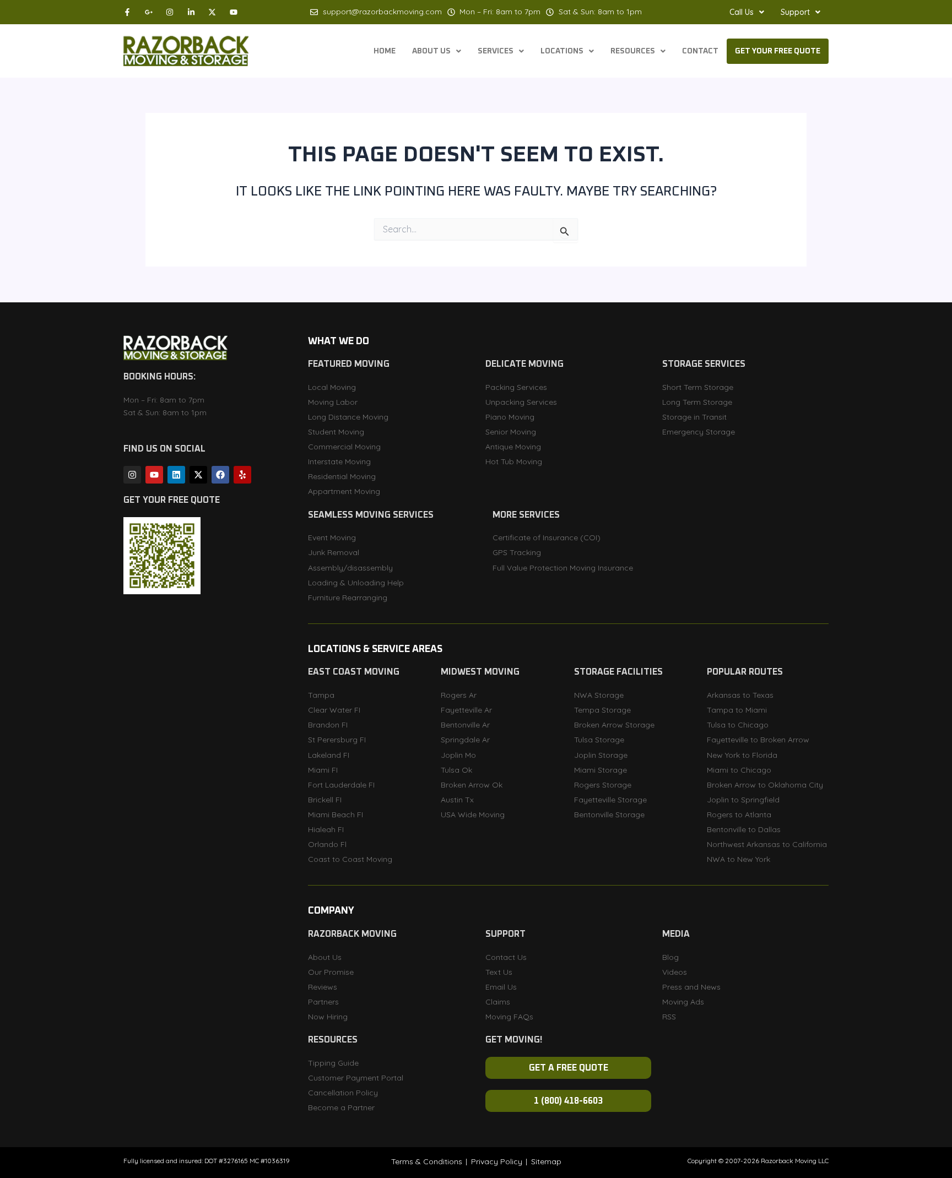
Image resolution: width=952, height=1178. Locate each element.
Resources (632, 51)
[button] (746, 12)
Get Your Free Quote (777, 51)
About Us (431, 51)
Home (385, 51)
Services (495, 51)
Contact (700, 51)
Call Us (741, 12)
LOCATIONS (561, 51)
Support (795, 12)
